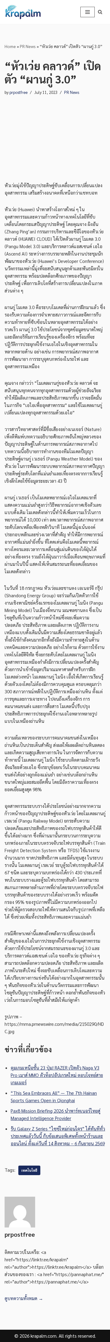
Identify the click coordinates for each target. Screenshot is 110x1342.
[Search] (100, 12)
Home (10, 46)
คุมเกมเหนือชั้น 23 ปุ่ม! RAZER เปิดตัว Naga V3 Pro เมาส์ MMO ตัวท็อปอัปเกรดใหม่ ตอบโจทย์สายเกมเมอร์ (57, 1075)
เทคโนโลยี (29, 1170)
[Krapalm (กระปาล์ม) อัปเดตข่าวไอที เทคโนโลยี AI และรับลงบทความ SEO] (23, 12)
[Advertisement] (55, 132)
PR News (28, 46)
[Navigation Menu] (87, 12)
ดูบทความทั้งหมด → (24, 1298)
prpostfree (18, 92)
